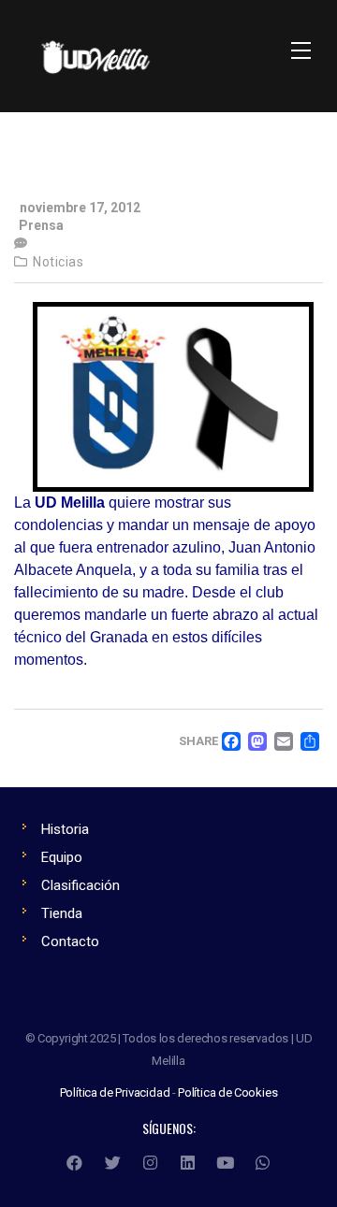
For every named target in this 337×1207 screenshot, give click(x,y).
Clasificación (80, 885)
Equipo (61, 857)
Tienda (61, 913)
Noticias (58, 261)
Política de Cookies (227, 1092)
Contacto (70, 941)
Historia (65, 829)
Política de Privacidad (115, 1092)
